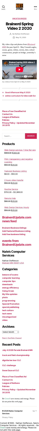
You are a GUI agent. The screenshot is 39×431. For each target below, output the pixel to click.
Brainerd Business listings (14, 228)
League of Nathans (10, 117)
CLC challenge (9, 365)
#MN (4, 47)
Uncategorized (19, 18)
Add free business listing (13, 234)
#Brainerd (31, 44)
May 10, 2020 (21, 37)
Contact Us (7, 114)
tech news (7, 313)
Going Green (8, 291)
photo (5, 297)
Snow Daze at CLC (10, 370)
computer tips (8, 281)
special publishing (10, 307)
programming (8, 301)
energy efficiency (10, 288)
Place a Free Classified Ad (14, 111)
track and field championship (15, 355)
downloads (7, 284)
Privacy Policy (7, 417)
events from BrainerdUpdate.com (16, 242)
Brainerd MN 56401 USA (13, 263)
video (4, 320)
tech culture (8, 310)
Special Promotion (10, 304)
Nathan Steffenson (22, 34)
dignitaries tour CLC (11, 360)
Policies (5, 120)
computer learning (11, 278)
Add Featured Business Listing (16, 231)
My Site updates (9, 294)
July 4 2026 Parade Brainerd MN (17, 350)
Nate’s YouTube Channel (12, 338)
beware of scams (10, 275)
